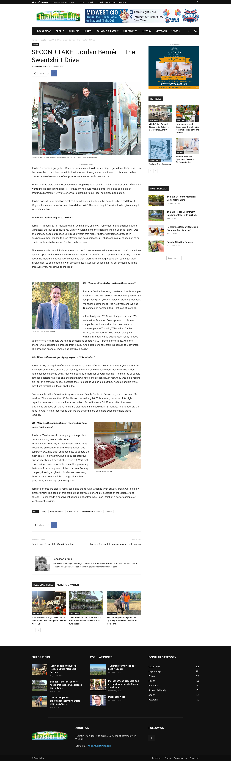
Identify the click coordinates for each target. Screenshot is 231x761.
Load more (173, 258)
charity (43, 511)
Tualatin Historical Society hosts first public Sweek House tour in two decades (85, 620)
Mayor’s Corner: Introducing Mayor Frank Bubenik (115, 544)
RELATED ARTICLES (43, 585)
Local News (44, 31)
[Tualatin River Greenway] (160, 149)
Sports (175, 31)
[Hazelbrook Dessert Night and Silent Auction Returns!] (156, 230)
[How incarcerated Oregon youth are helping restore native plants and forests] (188, 113)
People (60, 31)
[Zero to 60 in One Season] (156, 246)
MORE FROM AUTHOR (68, 585)
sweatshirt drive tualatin (92, 511)
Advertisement (180, 758)
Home (82, 2)
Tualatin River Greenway (159, 164)
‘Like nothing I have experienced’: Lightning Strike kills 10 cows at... (65, 700)
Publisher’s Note (116, 697)
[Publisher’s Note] (98, 700)
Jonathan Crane (41, 66)
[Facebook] (197, 2)
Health (88, 31)
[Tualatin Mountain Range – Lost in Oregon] (98, 669)
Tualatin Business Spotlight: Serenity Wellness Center (185, 159)
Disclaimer (157, 758)
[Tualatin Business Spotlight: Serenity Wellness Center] (188, 146)
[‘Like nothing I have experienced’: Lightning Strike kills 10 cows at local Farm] (124, 603)
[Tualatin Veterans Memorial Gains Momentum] (156, 200)
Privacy (168, 758)
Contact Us (194, 758)
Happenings (130, 31)
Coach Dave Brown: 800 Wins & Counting (53, 544)
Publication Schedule (107, 2)
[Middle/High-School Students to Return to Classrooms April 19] (160, 113)
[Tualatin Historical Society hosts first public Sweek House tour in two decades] (86, 603)
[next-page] (39, 630)
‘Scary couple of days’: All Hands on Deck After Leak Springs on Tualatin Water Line (49, 620)
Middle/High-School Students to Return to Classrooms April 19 (159, 127)
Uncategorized (154, 160)
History (146, 31)
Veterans (161, 31)
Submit (90, 2)
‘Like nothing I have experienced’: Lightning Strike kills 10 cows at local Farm (122, 620)
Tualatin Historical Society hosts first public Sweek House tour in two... (66, 684)
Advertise (122, 2)
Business (74, 31)
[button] (195, 31)
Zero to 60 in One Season (180, 242)
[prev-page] (34, 630)
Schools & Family (107, 31)
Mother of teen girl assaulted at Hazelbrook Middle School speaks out (123, 684)
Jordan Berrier (73, 511)
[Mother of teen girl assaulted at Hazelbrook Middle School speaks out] (98, 684)
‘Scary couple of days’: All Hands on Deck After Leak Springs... (63, 669)
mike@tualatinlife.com (99, 745)
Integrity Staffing (56, 511)
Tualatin (109, 511)
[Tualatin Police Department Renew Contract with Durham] (156, 215)
